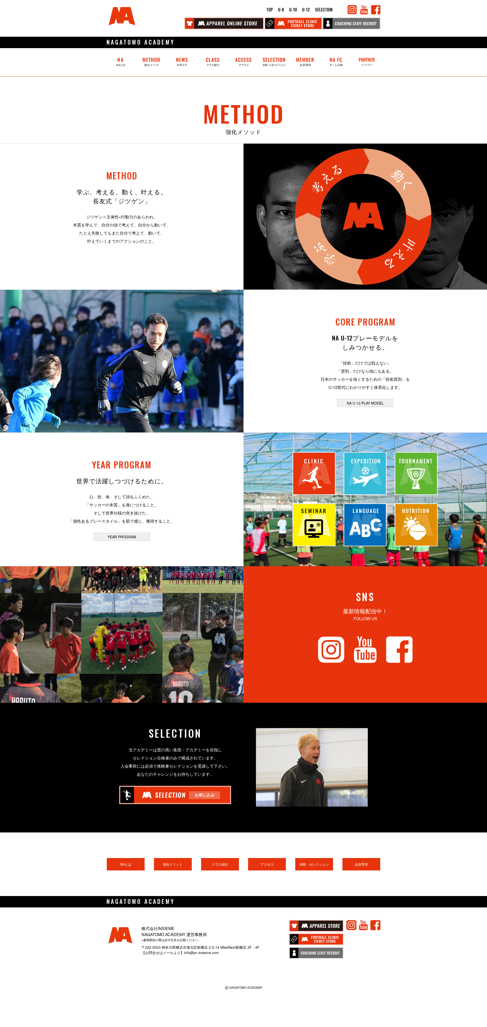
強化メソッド (173, 864)
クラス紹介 (220, 864)
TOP (269, 10)
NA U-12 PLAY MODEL (365, 403)
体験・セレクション (314, 864)
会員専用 (361, 864)
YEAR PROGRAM (122, 536)
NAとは (125, 864)
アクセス (267, 864)
